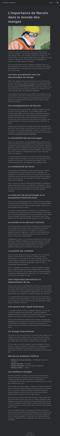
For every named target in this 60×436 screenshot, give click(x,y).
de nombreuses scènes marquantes (25, 134)
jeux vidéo (18, 113)
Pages (51, 2)
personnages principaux (27, 85)
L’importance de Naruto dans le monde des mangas (28, 17)
